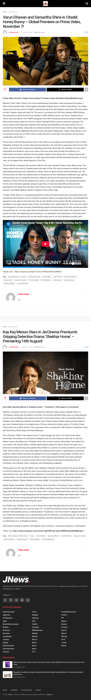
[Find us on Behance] (22, 600)
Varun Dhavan (22, 283)
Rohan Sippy (34, 539)
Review (64, 624)
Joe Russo (58, 277)
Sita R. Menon (9, 283)
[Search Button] (87, 3)
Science (64, 627)
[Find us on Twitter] (11, 600)
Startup (64, 636)
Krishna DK (8, 280)
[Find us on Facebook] (5, 600)
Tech (63, 639)
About (5, 690)
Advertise (14, 690)
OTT (34, 652)
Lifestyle (35, 627)
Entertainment (8, 646)
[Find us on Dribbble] (28, 600)
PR (62, 618)
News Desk (14, 32)
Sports (64, 630)
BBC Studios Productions (17, 536)
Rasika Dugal (22, 539)
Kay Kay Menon (70, 277)
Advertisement (8, 612)
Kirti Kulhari (66, 536)
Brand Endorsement (11, 624)
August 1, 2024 (27, 32)
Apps (5, 621)
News (34, 646)
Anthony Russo (34, 277)
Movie (34, 639)
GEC (33, 621)
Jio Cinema (41, 536)
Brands (6, 627)
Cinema (6, 639)
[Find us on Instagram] (16, 600)
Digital (5, 642)
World (63, 646)
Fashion (6, 652)
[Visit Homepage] (45, 3)
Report (64, 621)
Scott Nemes (69, 280)
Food (34, 612)
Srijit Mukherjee (48, 539)
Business (6, 630)
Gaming (35, 618)
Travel (63, 642)
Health (34, 624)
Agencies (6, 615)
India (32, 536)
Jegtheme (49, 694)
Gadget (35, 615)
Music (34, 642)
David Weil (47, 277)
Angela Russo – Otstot (17, 277)
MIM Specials (13, 12)
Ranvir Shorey (9, 539)
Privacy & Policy (26, 690)
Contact (38, 690)
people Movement (68, 612)
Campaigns (7, 636)
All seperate (7, 618)
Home (5, 12)
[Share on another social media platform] (86, 89)
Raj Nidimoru (46, 280)
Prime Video (33, 280)
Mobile (35, 633)
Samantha (57, 280)
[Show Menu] (4, 3)
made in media (20, 280)
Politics (64, 615)
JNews (10, 694)
